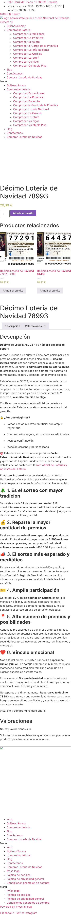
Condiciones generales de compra (28, 882)
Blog (9, 69)
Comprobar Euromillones (28, 33)
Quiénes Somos (16, 26)
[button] (35, 81)
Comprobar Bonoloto (26, 41)
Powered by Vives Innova (16, 906)
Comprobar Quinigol (26, 61)
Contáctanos (15, 73)
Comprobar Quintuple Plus (29, 65)
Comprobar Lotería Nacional (31, 49)
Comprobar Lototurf (26, 57)
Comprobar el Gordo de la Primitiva (35, 45)
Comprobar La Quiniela (27, 53)
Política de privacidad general (25, 878)
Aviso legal (13, 871)
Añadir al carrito (23, 213)
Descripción (12, 326)
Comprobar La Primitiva (28, 37)
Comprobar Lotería (19, 30)
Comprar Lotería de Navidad (24, 77)
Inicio (10, 819)
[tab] (12, 326)
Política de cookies (18, 875)
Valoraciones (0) (36, 326)
